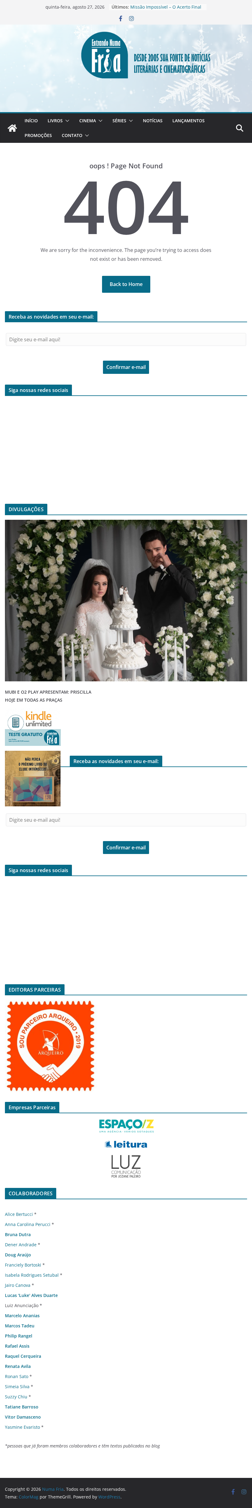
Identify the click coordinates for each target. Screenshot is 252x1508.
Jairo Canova (17, 1285)
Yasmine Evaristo (22, 1427)
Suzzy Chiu (16, 1397)
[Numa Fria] (12, 128)
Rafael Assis (17, 1346)
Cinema (87, 120)
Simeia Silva (17, 1386)
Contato (72, 135)
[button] (66, 120)
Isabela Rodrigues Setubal (32, 1275)
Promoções (38, 135)
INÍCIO (31, 120)
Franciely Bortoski (23, 1265)
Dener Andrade (21, 1245)
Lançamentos (188, 120)
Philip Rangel (18, 1336)
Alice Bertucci (19, 1214)
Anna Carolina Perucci (27, 1224)
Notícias (153, 120)
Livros (55, 120)
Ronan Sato (16, 1376)
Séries (119, 120)
